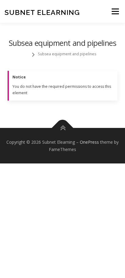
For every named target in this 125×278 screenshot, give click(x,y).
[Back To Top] (62, 128)
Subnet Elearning (42, 12)
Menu (115, 11)
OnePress (89, 142)
